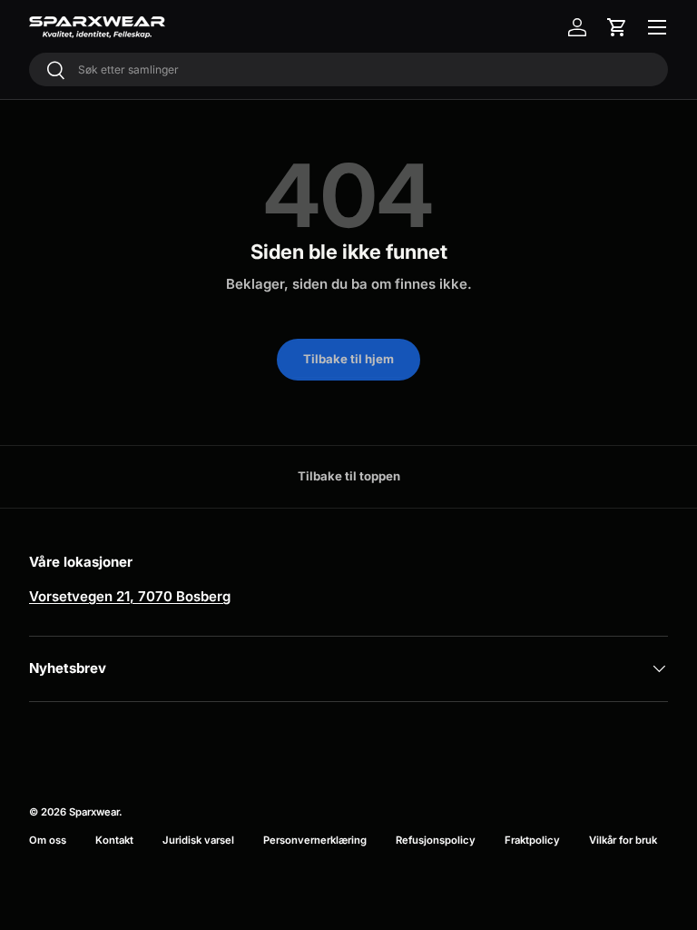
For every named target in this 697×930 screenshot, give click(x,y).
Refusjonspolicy (436, 840)
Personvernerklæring (315, 840)
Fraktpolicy (532, 840)
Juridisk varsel (198, 840)
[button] (617, 27)
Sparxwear (94, 812)
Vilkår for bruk (623, 840)
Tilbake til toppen (349, 476)
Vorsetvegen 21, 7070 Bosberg (130, 596)
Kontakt (114, 840)
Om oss (47, 840)
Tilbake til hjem (348, 358)
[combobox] (348, 69)
